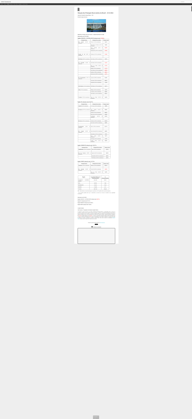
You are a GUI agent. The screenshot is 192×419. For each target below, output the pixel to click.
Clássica (1, 4)
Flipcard (5, 4)
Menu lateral (16, 4)
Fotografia (20, 4)
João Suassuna (102, 222)
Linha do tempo (25, 4)
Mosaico (11, 4)
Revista (8, 4)
